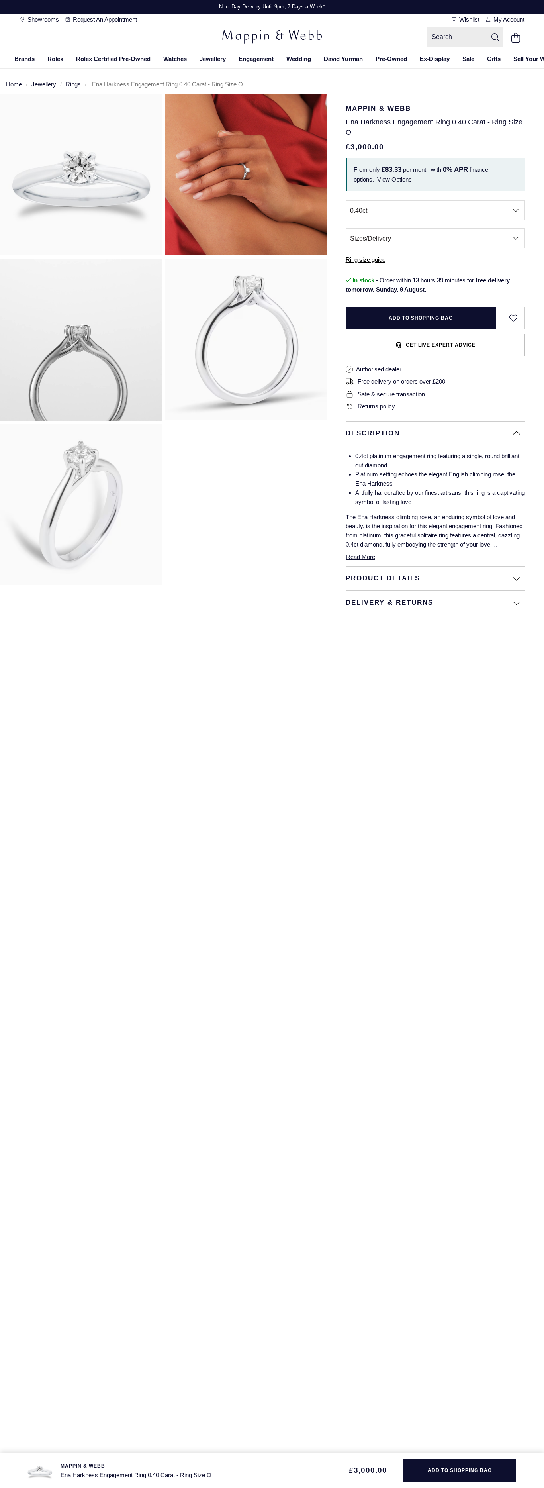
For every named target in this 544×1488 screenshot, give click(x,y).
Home (14, 84)
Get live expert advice (441, 345)
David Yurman (343, 58)
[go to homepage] (272, 38)
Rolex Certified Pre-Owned (113, 58)
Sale (468, 58)
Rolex (55, 58)
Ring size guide (365, 259)
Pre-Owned (391, 58)
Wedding (298, 58)
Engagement (256, 58)
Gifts (494, 58)
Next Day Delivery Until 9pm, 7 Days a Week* (272, 7)
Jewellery (213, 58)
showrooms (42, 19)
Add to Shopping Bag (421, 318)
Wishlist (468, 19)
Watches (175, 58)
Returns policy (376, 406)
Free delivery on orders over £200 (401, 381)
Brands (24, 58)
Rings (73, 84)
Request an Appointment (104, 19)
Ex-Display (435, 58)
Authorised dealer (378, 369)
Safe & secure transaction (391, 394)
